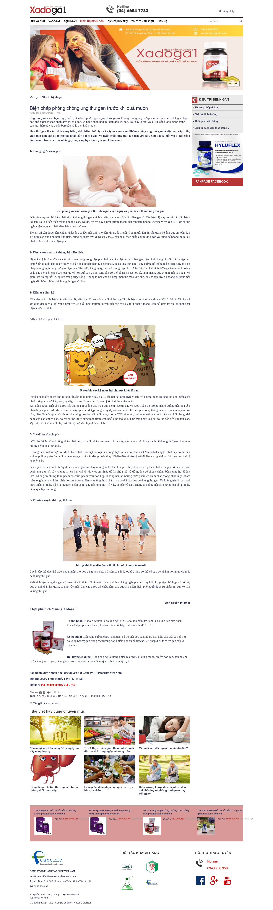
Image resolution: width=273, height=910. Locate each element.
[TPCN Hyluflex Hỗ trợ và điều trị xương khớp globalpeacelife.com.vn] (43, 825)
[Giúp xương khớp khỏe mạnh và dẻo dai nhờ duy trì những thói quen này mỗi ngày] (164, 769)
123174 (62, 696)
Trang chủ (33, 97)
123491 (73, 696)
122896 (51, 696)
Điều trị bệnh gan (52, 97)
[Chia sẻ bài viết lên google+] (44, 692)
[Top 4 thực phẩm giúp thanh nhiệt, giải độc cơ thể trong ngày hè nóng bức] (109, 730)
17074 (40, 696)
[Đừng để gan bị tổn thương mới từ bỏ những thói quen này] (55, 769)
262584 (95, 696)
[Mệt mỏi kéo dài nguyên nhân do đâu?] (164, 730)
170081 (84, 696)
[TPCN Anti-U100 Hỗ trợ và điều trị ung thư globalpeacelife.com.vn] (206, 825)
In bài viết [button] (55, 692)
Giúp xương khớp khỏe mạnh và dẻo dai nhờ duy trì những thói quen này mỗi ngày (162, 790)
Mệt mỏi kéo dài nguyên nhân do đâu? (163, 748)
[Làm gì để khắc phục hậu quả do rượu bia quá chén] (109, 769)
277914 (106, 696)
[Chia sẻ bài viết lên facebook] (40, 692)
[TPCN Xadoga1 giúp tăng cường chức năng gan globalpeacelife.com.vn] (152, 825)
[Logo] (47, 858)
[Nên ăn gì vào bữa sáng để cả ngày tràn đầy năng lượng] (55, 730)
